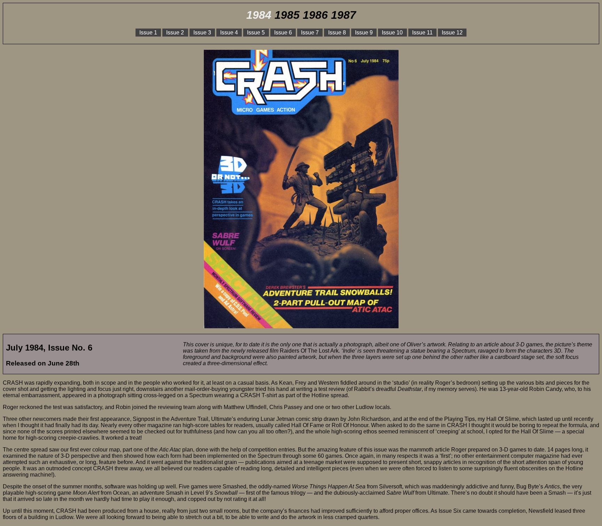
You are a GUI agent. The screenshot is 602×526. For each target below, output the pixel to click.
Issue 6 (283, 33)
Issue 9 (364, 33)
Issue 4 (229, 33)
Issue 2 (175, 33)
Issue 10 (392, 33)
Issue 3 (202, 33)
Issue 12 (452, 33)
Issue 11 (422, 33)
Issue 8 (337, 33)
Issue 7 (310, 33)
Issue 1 (148, 33)
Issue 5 (256, 33)
